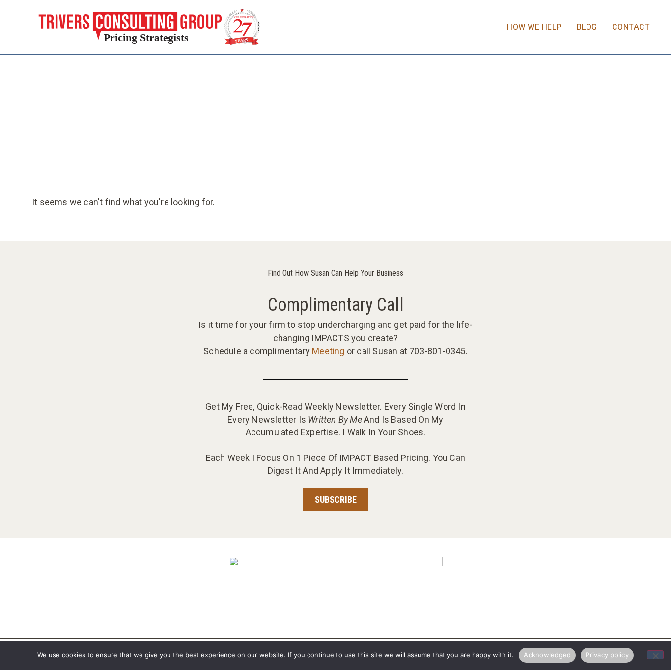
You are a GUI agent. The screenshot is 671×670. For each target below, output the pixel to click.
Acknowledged (547, 655)
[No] (655, 654)
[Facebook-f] (345, 613)
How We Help (534, 26)
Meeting (328, 351)
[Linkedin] (325, 613)
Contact (631, 26)
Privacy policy (607, 655)
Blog (587, 26)
